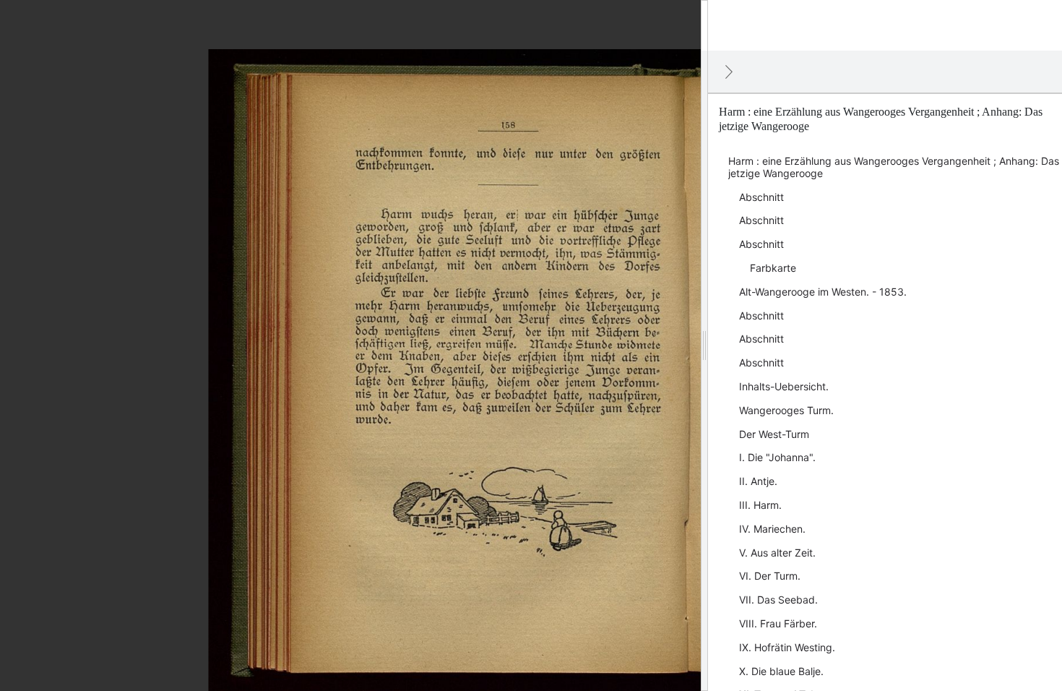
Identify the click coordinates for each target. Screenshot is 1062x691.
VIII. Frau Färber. (778, 623)
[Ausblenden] (729, 71)
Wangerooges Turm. (786, 410)
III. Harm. (760, 505)
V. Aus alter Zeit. (777, 552)
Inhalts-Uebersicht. (784, 386)
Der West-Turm (774, 434)
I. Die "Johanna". (777, 457)
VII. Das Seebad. (778, 599)
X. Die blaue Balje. (781, 671)
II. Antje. (758, 481)
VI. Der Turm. (769, 576)
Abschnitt (761, 197)
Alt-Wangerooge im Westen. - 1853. (823, 292)
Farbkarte (773, 268)
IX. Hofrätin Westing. (787, 647)
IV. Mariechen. (772, 529)
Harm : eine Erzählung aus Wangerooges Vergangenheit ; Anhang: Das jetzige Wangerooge (893, 167)
